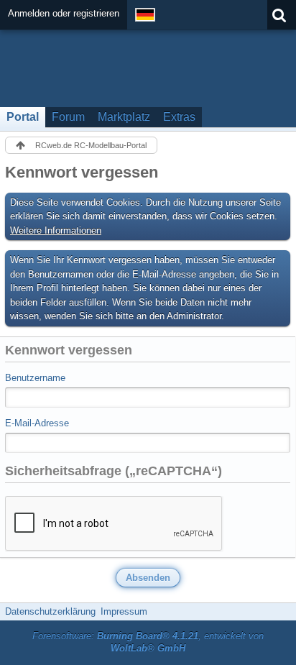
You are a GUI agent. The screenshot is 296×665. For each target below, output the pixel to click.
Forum (68, 117)
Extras (179, 117)
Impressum (124, 611)
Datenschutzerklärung (50, 611)
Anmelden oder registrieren (63, 13)
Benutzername (35, 377)
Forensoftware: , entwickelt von (148, 641)
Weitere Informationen (55, 230)
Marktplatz (124, 117)
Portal (22, 117)
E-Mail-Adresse (37, 423)
